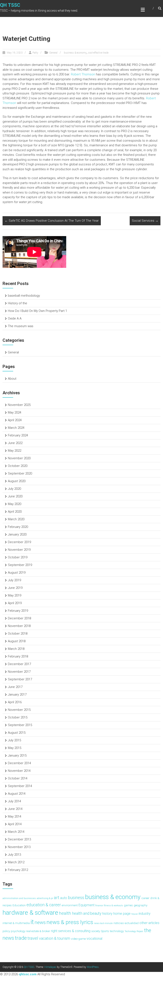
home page (122, 914)
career (145, 898)
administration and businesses (19, 898)
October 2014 (17, 778)
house (134, 914)
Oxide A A (14, 318)
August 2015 (16, 733)
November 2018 (19, 626)
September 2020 (20, 473)
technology (117, 931)
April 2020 (15, 511)
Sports (105, 931)
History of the (17, 303)
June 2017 (15, 687)
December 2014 (19, 763)
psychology (18, 931)
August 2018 (16, 641)
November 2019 (19, 550)
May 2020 (14, 504)
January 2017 (17, 694)
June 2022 (15, 443)
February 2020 (18, 527)
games (128, 905)
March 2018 (16, 649)
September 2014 (20, 786)
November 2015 (19, 710)
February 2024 (18, 435)
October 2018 (17, 633)
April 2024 (15, 420)
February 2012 (18, 870)
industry (144, 914)
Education (19, 905)
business (76, 897)
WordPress (93, 967)
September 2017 (20, 679)
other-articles (149, 923)
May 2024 (14, 412)
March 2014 (16, 832)
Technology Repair (134, 931)
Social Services (145, 221)
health (65, 913)
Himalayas (50, 967)
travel (33, 938)
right (54, 931)
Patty (35, 52)
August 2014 (16, 794)
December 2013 (19, 839)
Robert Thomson (83, 74)
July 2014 (14, 801)
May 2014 (14, 816)
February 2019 (18, 611)
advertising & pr (45, 898)
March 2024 (16, 428)
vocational (94, 939)
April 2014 (15, 824)
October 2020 (17, 466)
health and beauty (86, 913)
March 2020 (16, 519)
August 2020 (16, 481)
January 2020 (17, 534)
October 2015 (17, 717)
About (12, 379)
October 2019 (17, 557)
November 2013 (19, 847)
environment (70, 905)
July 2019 (14, 580)
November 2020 (19, 458)
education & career (44, 904)
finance (99, 905)
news (40, 922)
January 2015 (17, 755)
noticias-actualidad (126, 923)
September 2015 (20, 725)
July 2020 (14, 489)
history (107, 914)
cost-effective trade (98, 52)
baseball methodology (24, 295)
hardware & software (30, 912)
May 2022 (14, 450)
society (95, 931)
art (56, 897)
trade (21, 938)
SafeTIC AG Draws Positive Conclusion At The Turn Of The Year (52, 221)
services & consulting (74, 931)
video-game (78, 938)
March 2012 (16, 862)
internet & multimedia (16, 923)
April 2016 (15, 702)
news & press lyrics (69, 922)
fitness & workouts (113, 905)
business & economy (75, 52)
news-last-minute (103, 923)
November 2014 (19, 771)
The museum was (20, 326)
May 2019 (14, 595)
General (53, 52)
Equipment (86, 905)
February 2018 (18, 656)
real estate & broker (38, 931)
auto (63, 898)
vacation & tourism (54, 938)
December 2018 (19, 618)
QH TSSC (10, 5)
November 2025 (19, 405)
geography (140, 905)
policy (6, 931)
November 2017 (19, 672)
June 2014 (15, 809)
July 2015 (14, 740)
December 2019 (19, 542)
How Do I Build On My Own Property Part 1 (37, 311)
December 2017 (19, 664)
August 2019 (16, 572)
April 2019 (15, 603)
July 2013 (14, 854)
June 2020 (15, 496)
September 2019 (20, 565)
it (32, 922)
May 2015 (14, 748)
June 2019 (15, 588)
